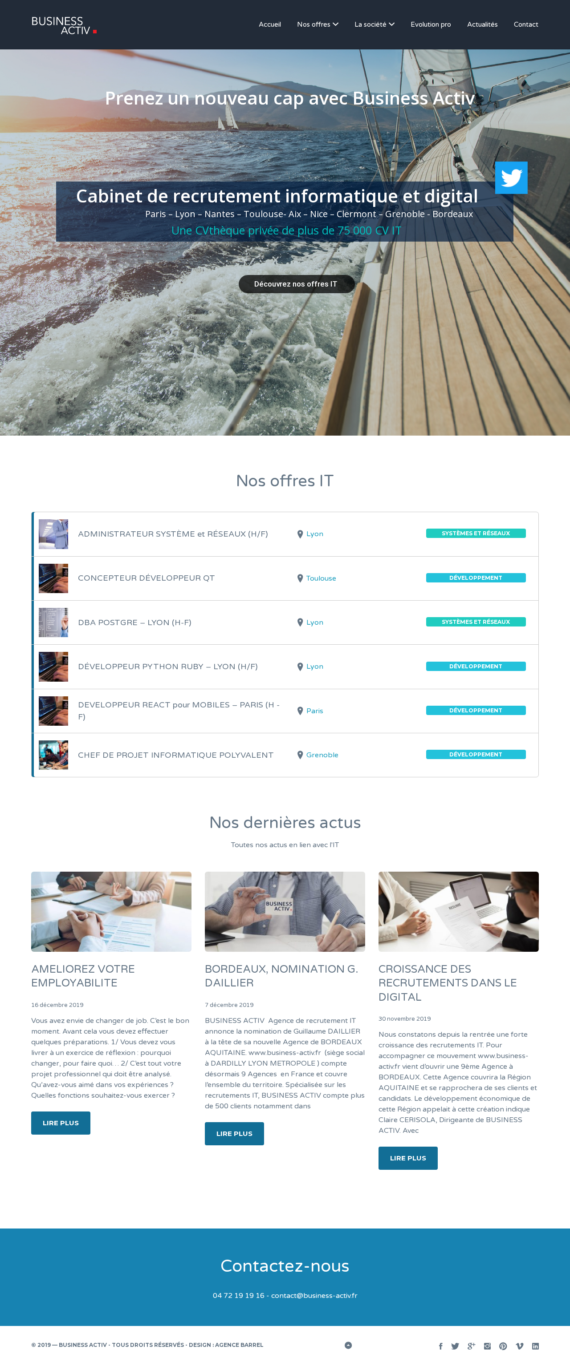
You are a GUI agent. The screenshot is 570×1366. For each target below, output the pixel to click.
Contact (526, 24)
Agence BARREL (239, 1345)
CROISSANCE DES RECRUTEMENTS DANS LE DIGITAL (448, 983)
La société (370, 24)
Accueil (270, 24)
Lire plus (61, 1123)
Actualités (482, 24)
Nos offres (313, 24)
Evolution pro (431, 24)
